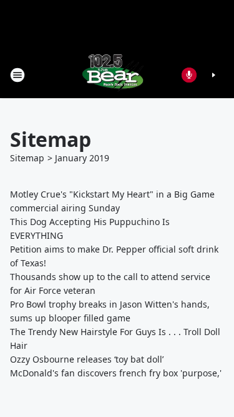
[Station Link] (113, 74)
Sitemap (27, 158)
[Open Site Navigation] (17, 75)
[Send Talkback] (189, 75)
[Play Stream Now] (213, 75)
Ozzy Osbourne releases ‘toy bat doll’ (86, 359)
